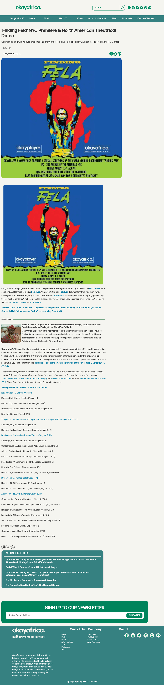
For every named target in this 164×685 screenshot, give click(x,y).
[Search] (122, 7)
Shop (114, 18)
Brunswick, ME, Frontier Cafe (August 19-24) (20, 478)
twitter (23, 302)
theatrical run (58, 295)
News (32, 18)
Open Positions (93, 642)
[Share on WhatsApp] (119, 54)
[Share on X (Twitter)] (115, 54)
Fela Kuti (64, 292)
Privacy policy (92, 637)
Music (47, 18)
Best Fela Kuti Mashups (61, 379)
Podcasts (127, 18)
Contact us (91, 634)
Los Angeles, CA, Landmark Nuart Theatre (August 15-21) (26, 435)
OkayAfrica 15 (17, 18)
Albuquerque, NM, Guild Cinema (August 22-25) (21, 494)
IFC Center (94, 288)
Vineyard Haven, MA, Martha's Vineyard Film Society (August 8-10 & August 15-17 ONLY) (39, 419)
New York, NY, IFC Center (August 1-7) (17, 393)
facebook (14, 302)
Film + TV (63, 18)
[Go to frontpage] (28, 7)
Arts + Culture (95, 18)
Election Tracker (145, 18)
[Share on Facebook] (111, 54)
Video (80, 18)
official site (35, 302)
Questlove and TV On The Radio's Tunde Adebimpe (24, 379)
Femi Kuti (35, 292)
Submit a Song (93, 639)
